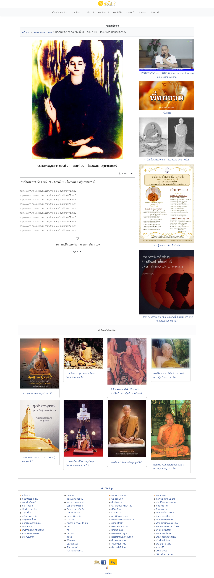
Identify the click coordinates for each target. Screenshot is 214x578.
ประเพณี (130, 12)
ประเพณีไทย (28, 536)
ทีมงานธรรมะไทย (30, 498)
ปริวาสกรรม (72, 543)
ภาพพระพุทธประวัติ (165, 498)
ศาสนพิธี (117, 12)
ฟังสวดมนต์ (72, 547)
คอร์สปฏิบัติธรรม (75, 550)
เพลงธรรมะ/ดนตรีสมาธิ (122, 519)
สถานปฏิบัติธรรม (75, 498)
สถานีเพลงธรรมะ (119, 516)
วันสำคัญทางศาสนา (165, 554)
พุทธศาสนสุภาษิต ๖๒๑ (167, 523)
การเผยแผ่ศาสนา (30, 533)
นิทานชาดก (161, 509)
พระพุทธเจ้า (161, 495)
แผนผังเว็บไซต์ (29, 502)
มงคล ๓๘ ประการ (165, 516)
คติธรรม (90, 12)
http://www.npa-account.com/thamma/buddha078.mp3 (48, 222)
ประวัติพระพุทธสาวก (166, 502)
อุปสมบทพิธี (161, 550)
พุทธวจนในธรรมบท (165, 512)
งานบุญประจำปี (118, 543)
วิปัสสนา (71, 540)
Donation (27, 526)
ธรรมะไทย (107, 573)
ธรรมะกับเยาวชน (75, 505)
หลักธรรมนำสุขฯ (119, 533)
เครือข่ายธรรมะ (29, 516)
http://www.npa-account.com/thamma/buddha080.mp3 (48, 230)
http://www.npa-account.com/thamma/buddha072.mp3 (48, 195)
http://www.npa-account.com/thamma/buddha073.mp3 (48, 200)
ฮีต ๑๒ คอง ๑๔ (119, 540)
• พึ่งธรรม (167, 112)
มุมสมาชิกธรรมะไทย (31, 523)
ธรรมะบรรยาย (74, 512)
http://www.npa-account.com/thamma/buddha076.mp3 (48, 213)
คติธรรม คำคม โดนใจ (77, 523)
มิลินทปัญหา (117, 509)
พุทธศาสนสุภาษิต (164, 519)
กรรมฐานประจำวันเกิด (122, 536)
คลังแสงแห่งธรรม (119, 526)
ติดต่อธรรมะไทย (29, 509)
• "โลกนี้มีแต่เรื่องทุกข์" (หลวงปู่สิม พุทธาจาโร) (166, 159)
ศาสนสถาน (103, 12)
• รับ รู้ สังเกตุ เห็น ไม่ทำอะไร (166, 245)
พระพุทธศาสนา (59, 12)
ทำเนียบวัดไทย (163, 540)
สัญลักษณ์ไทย (29, 519)
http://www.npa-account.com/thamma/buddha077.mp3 (48, 217)
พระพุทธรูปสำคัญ (164, 533)
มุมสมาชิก (155, 12)
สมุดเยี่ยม (26, 512)
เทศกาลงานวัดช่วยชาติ (33, 529)
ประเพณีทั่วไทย (118, 547)
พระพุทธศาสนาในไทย (166, 536)
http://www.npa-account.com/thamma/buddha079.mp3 (48, 226)
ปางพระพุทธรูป (163, 529)
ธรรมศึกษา (76, 12)
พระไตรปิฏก (117, 498)
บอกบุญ (142, 12)
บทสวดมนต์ (117, 529)
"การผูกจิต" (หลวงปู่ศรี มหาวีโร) (38, 393)
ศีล (68, 529)
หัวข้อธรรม (116, 502)
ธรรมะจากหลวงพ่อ (43, 32)
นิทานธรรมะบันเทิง (75, 509)
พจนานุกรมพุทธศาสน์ (121, 505)
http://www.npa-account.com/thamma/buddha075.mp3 (48, 208)
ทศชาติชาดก (162, 505)
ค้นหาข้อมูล (27, 505)
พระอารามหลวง (163, 543)
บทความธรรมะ (74, 516)
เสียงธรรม (116, 512)
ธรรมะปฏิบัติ (117, 523)
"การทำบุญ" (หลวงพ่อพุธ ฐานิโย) (126, 462)
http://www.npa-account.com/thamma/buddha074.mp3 (48, 204)
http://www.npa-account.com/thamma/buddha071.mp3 (48, 191)
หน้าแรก (26, 32)
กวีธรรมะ (71, 519)
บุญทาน (70, 533)
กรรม (69, 526)
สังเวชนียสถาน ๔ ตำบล (167, 526)
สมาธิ (69, 536)
